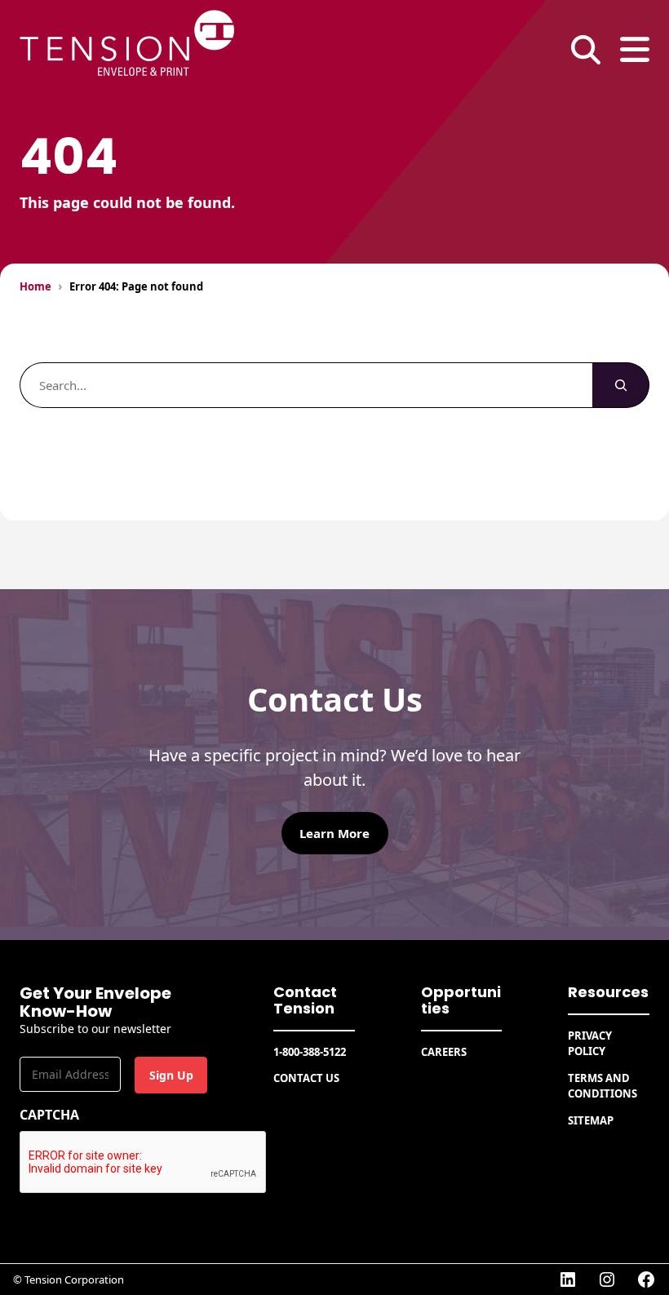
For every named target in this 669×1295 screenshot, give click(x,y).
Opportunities (461, 1000)
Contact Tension (305, 1000)
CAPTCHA (49, 1115)
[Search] (620, 385)
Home (35, 286)
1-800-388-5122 (309, 1051)
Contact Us (306, 1078)
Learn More (334, 833)
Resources (608, 992)
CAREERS (444, 1051)
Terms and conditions (602, 1086)
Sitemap (591, 1120)
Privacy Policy (590, 1043)
